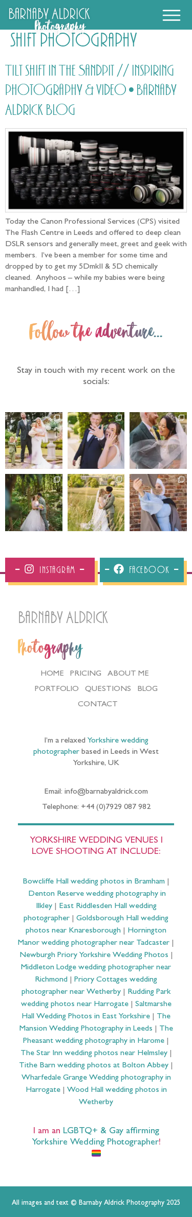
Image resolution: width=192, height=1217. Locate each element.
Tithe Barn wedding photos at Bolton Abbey (93, 1066)
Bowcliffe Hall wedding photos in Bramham (94, 882)
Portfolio (57, 689)
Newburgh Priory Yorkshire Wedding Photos (93, 955)
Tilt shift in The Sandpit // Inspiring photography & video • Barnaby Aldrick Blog (91, 90)
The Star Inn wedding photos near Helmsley (93, 1053)
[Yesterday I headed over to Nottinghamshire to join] (158, 440)
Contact (98, 705)
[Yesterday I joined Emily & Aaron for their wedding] (33, 440)
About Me (128, 674)
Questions (108, 689)
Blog (147, 689)
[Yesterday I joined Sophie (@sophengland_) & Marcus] (96, 440)
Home (52, 674)
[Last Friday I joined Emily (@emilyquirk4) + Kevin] (96, 502)
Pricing (85, 674)
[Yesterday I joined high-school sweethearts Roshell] (33, 502)
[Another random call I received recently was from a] (158, 502)
